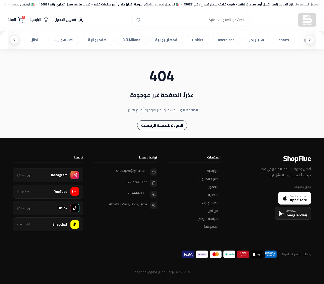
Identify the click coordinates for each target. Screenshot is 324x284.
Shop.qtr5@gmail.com (131, 170)
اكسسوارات (64, 39)
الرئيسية (212, 171)
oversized (227, 39)
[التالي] (14, 40)
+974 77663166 (135, 181)
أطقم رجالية (99, 39)
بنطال (36, 39)
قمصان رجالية (167, 39)
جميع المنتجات (208, 179)
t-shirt (198, 39)
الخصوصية (211, 227)
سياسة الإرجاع (208, 219)
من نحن (213, 211)
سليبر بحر (257, 39)
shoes (285, 39)
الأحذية (213, 195)
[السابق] (309, 40)
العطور (213, 187)
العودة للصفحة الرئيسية (162, 125)
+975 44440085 (135, 193)
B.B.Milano (132, 39)
